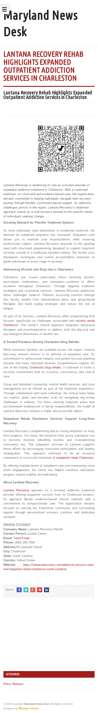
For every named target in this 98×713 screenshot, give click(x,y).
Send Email (21, 538)
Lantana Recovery (16, 490)
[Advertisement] (37, 635)
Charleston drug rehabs (45, 367)
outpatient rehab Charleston (74, 457)
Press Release (13, 684)
